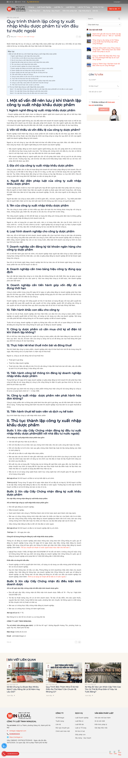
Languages (117, 2)
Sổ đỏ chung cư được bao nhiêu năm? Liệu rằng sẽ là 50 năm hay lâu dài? (23, 689)
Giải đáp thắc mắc (101, 728)
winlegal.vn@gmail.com (17, 731)
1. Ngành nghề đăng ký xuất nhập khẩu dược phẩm (25, 56)
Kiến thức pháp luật (70, 11)
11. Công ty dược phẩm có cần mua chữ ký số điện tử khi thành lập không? (31, 76)
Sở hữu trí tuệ (80, 731)
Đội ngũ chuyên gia (62, 728)
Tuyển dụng (60, 721)
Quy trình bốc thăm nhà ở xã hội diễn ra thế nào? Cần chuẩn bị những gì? (62, 689)
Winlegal (31, 36)
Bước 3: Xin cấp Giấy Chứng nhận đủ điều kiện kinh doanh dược (28, 93)
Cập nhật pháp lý (85, 11)
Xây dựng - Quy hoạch (83, 738)
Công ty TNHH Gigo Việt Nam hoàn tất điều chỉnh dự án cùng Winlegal (106, 64)
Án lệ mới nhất (100, 721)
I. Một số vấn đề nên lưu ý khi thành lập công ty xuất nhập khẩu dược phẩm (32, 54)
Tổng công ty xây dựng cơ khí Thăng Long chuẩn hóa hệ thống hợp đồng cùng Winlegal (105, 41)
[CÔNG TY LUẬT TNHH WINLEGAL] (16, 9)
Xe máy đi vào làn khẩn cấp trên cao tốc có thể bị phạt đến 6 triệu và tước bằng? (103, 689)
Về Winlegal (60, 718)
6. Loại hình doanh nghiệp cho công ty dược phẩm (24, 66)
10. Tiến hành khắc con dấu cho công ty (21, 74)
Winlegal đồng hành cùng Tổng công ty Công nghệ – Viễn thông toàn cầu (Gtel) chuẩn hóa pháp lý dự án (106, 49)
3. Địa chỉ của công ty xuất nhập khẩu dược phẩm (24, 60)
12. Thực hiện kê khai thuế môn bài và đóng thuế (24, 78)
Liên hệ (95, 11)
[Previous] (4, 676)
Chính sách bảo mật (63, 731)
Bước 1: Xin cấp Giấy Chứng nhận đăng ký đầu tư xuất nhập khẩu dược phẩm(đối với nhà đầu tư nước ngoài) (41, 89)
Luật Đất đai (79, 724)
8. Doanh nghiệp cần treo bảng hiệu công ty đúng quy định (27, 70)
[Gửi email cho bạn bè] (80, 36)
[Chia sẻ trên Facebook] (77, 36)
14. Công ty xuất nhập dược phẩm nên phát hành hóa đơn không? (29, 82)
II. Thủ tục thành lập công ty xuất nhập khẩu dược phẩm (26, 87)
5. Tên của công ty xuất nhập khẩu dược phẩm (23, 64)
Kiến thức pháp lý (101, 724)
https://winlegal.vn (15, 737)
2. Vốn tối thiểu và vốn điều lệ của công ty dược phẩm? (26, 58)
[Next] (123, 676)
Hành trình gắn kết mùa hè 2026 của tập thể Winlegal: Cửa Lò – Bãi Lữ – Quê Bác (106, 35)
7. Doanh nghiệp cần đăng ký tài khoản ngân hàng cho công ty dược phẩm (31, 68)
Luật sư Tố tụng (80, 728)
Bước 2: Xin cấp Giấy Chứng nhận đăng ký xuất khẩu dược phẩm (28, 91)
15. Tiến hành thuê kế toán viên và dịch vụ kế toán (24, 84)
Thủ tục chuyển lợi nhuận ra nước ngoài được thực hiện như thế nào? (45, 547)
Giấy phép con (80, 734)
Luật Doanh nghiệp (81, 718)
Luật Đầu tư (79, 721)
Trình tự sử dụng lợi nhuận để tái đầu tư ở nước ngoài (46, 577)
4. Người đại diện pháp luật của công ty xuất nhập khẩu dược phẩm (29, 62)
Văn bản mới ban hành (102, 718)
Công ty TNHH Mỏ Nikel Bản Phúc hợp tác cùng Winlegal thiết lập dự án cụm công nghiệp (106, 57)
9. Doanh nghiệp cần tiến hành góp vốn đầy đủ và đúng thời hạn (29, 72)
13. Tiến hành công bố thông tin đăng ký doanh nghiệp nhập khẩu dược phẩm (32, 80)
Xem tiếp (10, 695)
